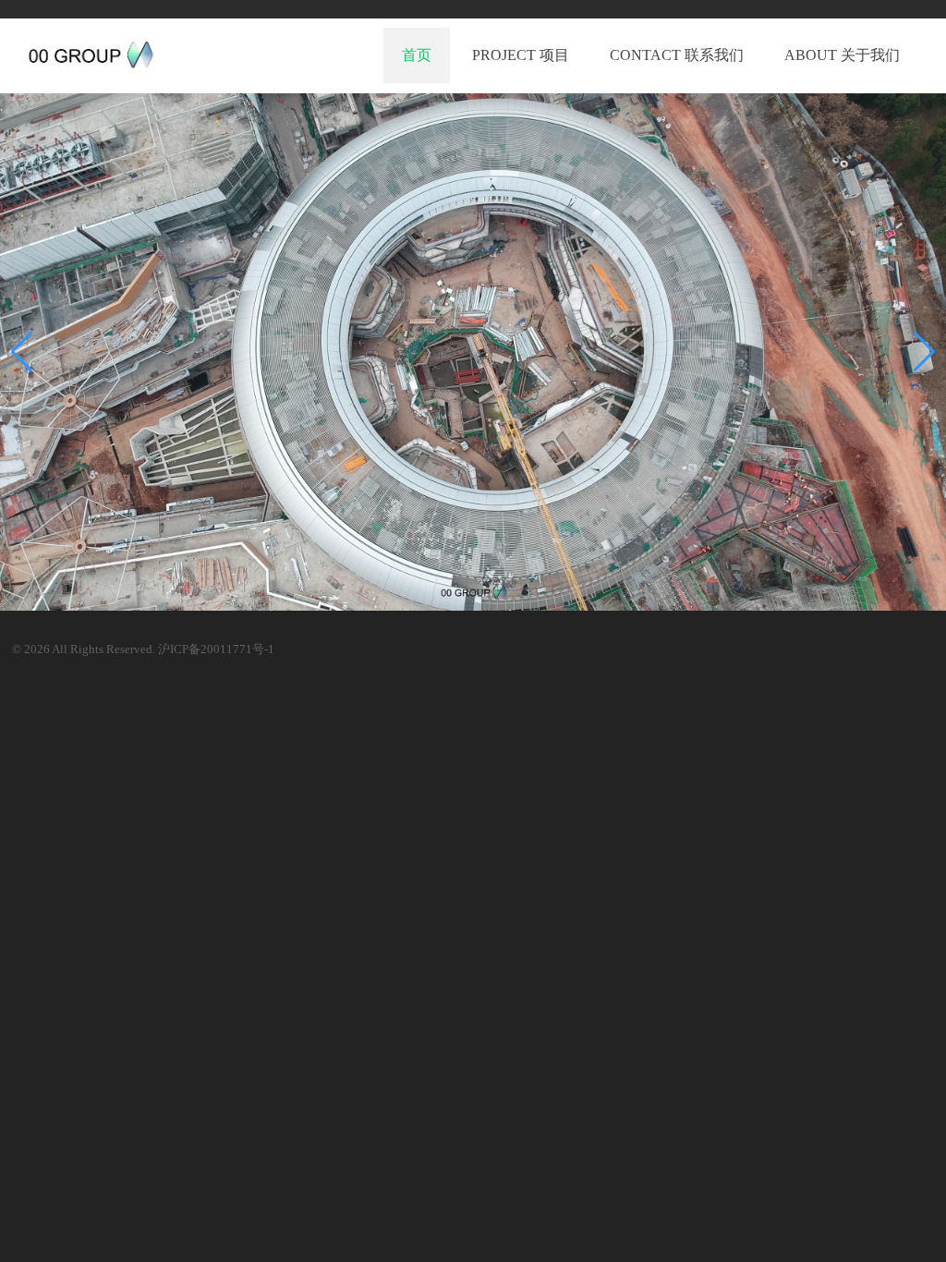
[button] (924, 352)
